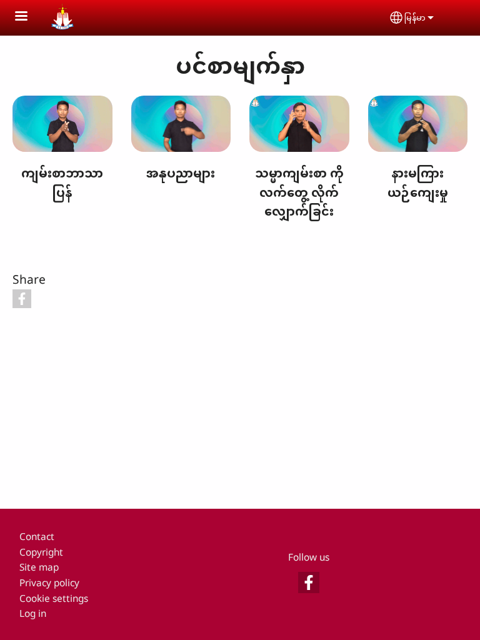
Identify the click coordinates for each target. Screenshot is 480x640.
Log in (32, 613)
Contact (36, 536)
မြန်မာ (415, 17)
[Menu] (28, 17)
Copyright (41, 552)
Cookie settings (53, 598)
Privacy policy (49, 582)
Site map (39, 567)
